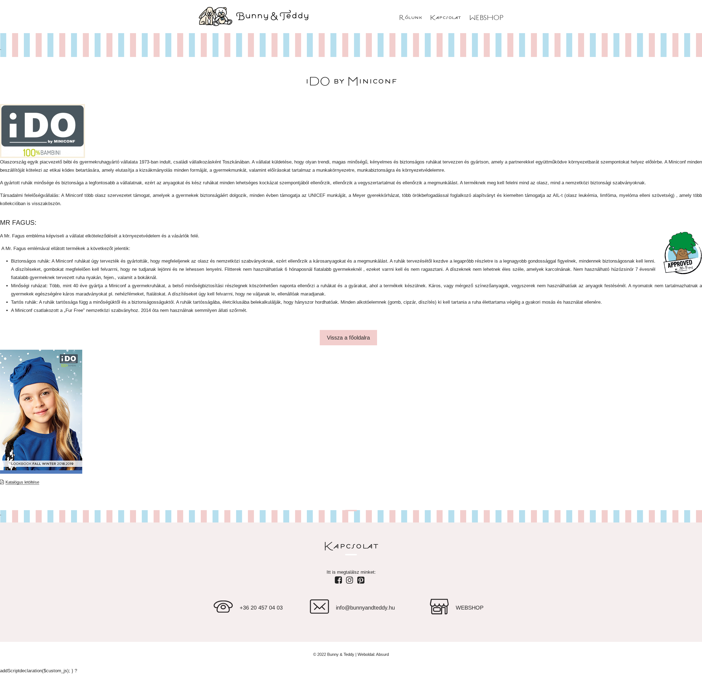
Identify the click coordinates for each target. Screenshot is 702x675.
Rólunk (410, 17)
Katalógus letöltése (22, 482)
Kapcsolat (445, 17)
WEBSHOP (486, 17)
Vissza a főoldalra (348, 338)
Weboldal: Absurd (373, 654)
